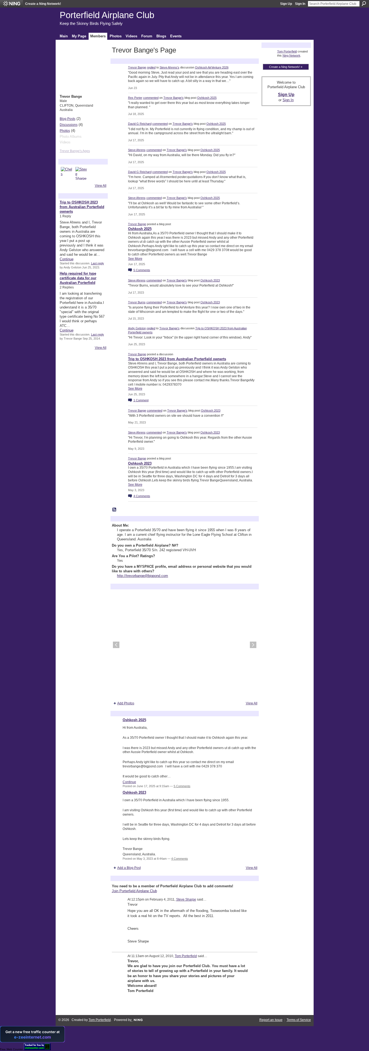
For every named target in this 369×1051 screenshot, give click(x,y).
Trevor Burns (137, 302)
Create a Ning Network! (43, 4)
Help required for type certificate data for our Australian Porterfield (78, 278)
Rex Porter (135, 97)
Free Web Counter (11, 1049)
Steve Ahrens (137, 150)
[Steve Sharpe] (81, 173)
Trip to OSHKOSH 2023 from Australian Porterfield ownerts (82, 207)
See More (135, 259)
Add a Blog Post (129, 868)
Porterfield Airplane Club (107, 15)
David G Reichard (140, 123)
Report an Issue (271, 1020)
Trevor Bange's (173, 97)
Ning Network (291, 55)
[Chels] (67, 173)
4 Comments (179, 858)
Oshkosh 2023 (210, 280)
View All (100, 186)
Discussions (69, 125)
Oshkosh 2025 (207, 97)
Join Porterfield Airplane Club (134, 891)
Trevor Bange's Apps (75, 151)
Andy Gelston (137, 328)
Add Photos (125, 703)
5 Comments (182, 786)
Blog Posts (67, 119)
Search (364, 3)
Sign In (300, 4)
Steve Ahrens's (169, 67)
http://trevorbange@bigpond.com (142, 576)
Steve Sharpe (186, 899)
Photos (65, 131)
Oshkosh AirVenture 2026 (212, 67)
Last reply (97, 263)
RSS (114, 509)
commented (151, 97)
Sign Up (286, 4)
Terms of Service (299, 1020)
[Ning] (11, 4)
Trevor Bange (137, 67)
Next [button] (253, 645)
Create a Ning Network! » (285, 66)
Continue (66, 259)
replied (151, 67)
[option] (185, 645)
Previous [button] (116, 645)
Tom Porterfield (186, 956)
